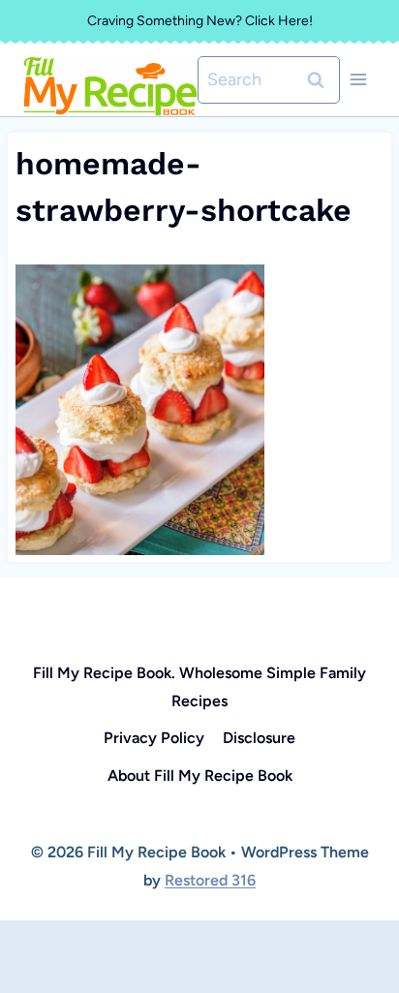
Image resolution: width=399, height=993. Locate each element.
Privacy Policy (154, 738)
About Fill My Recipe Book (199, 775)
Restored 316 (210, 880)
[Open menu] (358, 80)
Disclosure (259, 738)
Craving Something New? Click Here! (200, 21)
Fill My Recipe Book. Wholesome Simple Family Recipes (199, 687)
